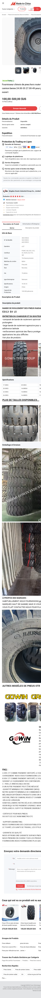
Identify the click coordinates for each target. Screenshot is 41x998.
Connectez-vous (8, 215)
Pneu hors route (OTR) (9, 947)
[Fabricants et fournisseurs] (21, 3)
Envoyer (20, 886)
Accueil (4, 14)
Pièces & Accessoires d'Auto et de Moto (18, 14)
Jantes (22, 950)
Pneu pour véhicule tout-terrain (11, 950)
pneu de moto (24, 943)
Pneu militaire (6, 943)
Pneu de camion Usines (22, 969)
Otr (22, 974)
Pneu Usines (7, 969)
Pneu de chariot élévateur (28, 947)
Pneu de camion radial (10, 974)
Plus (3, 978)
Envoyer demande (19, 108)
